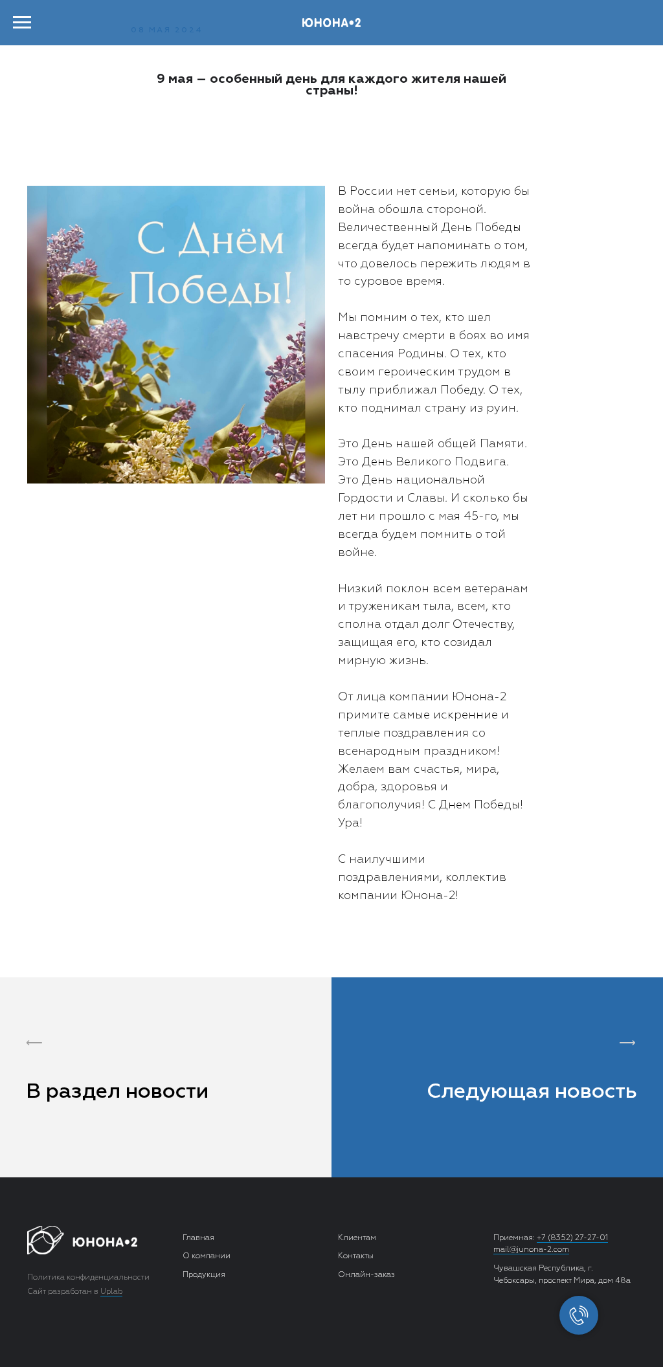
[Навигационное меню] (22, 22)
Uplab (111, 1292)
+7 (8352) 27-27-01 (572, 1238)
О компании (206, 1256)
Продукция (204, 1275)
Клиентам (357, 1238)
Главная (198, 1238)
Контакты (356, 1256)
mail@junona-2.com (531, 1250)
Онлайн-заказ (366, 1275)
